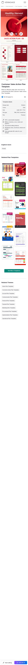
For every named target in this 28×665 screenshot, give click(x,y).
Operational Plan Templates (9, 318)
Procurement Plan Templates (9, 311)
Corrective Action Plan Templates (10, 290)
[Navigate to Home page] (8, 2)
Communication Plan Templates (10, 297)
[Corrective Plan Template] (7, 183)
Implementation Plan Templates (10, 315)
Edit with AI (22, 662)
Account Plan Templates (8, 293)
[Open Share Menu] (25, 97)
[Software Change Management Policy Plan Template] (7, 234)
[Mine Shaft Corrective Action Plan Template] (20, 189)
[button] (7, 662)
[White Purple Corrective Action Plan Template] (20, 239)
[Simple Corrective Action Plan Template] (7, 202)
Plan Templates (18, 6)
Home (2, 6)
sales (25, 6)
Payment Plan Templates (8, 304)
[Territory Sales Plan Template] (7, 218)
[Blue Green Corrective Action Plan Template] (7, 252)
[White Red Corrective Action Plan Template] (20, 258)
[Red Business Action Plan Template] (20, 221)
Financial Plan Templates (8, 300)
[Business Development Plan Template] (20, 205)
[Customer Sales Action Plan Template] (20, 170)
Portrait (4, 148)
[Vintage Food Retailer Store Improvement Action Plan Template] (7, 167)
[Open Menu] (25, 2)
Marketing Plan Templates (8, 307)
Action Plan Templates (7, 286)
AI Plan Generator (9, 6)
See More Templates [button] (14, 270)
